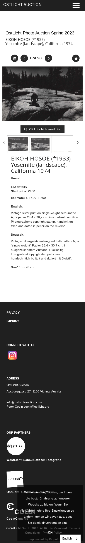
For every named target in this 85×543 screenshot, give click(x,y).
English (67, 538)
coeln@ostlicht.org (36, 406)
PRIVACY (13, 312)
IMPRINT (13, 321)
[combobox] (70, 539)
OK (50, 532)
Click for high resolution (44, 129)
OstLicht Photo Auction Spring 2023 (39, 33)
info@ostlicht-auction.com (24, 402)
